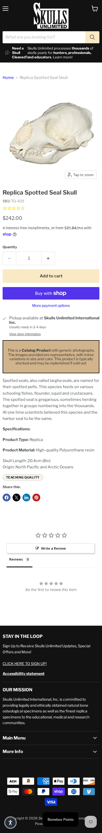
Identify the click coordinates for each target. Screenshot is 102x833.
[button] (10, 822)
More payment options (51, 305)
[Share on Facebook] (6, 497)
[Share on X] (16, 497)
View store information (25, 334)
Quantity (10, 247)
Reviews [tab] (16, 559)
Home (8, 78)
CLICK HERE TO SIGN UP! (25, 663)
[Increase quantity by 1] (48, 258)
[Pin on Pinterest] (36, 497)
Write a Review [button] (53, 548)
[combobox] (44, 37)
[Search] (92, 37)
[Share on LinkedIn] (26, 497)
